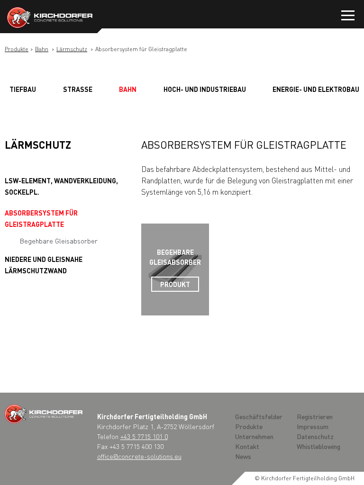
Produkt (175, 284)
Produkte (16, 49)
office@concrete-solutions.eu (139, 456)
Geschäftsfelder (258, 416)
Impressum (312, 426)
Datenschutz (315, 436)
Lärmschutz (71, 49)
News (243, 456)
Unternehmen (254, 436)
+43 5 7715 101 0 (144, 436)
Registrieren (315, 416)
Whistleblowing (318, 446)
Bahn (41, 49)
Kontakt (247, 446)
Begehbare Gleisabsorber (59, 240)
